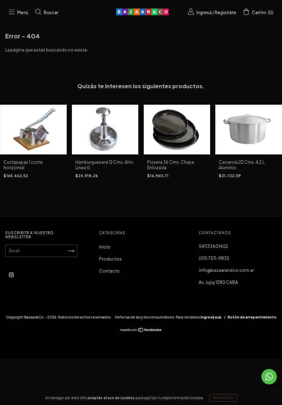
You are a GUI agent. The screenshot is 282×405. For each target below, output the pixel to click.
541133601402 (213, 246)
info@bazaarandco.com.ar (226, 270)
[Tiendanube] (141, 330)
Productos (110, 259)
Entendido (223, 398)
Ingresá (203, 12)
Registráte (225, 12)
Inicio (104, 247)
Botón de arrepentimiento (252, 317)
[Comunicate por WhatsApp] (269, 376)
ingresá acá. (211, 317)
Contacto (109, 271)
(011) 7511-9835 (214, 258)
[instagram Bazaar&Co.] (11, 275)
